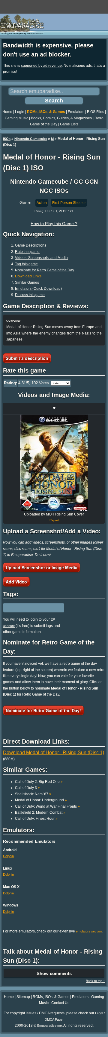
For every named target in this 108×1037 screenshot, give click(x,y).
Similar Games (27, 282)
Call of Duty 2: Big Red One (39, 782)
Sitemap (23, 997)
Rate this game (27, 252)
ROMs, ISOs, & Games (46, 112)
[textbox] (29, 608)
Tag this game (26, 264)
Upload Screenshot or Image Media (41, 567)
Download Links (28, 276)
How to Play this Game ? (54, 223)
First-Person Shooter (69, 203)
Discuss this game (30, 295)
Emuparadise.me (49, 1025)
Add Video (16, 582)
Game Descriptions (30, 245)
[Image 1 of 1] (54, 463)
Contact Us (60, 1003)
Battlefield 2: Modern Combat (40, 812)
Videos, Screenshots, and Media (41, 258)
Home (7, 112)
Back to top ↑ (95, 981)
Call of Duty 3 (27, 788)
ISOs (6, 139)
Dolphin (8, 856)
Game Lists (69, 124)
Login (19, 112)
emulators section (89, 931)
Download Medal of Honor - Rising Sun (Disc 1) (53, 752)
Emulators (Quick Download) (38, 288)
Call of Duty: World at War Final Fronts (47, 806)
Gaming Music (16, 118)
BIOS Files (95, 112)
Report (54, 520)
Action (42, 203)
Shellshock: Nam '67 (33, 794)
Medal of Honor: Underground (41, 800)
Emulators (76, 112)
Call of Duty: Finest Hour (36, 818)
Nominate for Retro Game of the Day (44, 270)
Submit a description (27, 358)
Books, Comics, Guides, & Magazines (61, 118)
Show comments (54, 973)
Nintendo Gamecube (30, 139)
